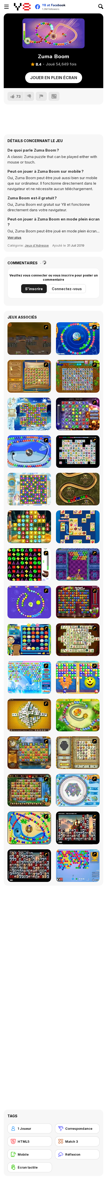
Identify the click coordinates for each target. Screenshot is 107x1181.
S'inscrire (34, 289)
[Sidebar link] (6, 7)
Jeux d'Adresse (37, 245)
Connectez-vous (67, 289)
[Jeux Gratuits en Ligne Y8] (22, 6)
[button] (14, 237)
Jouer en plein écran (53, 77)
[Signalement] (41, 96)
